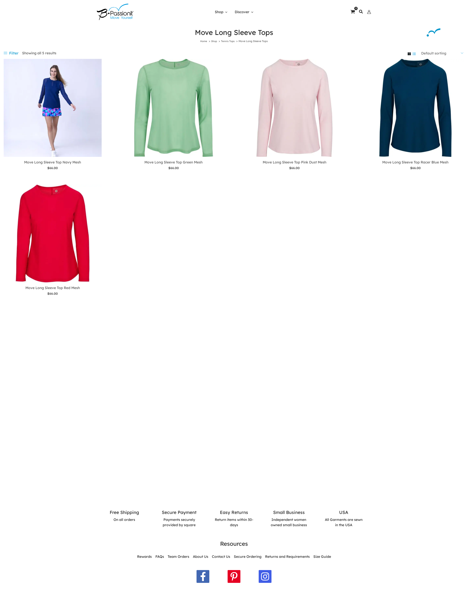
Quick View (52, 152)
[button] (225, 12)
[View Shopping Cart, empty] (352, 11)
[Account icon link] (369, 12)
